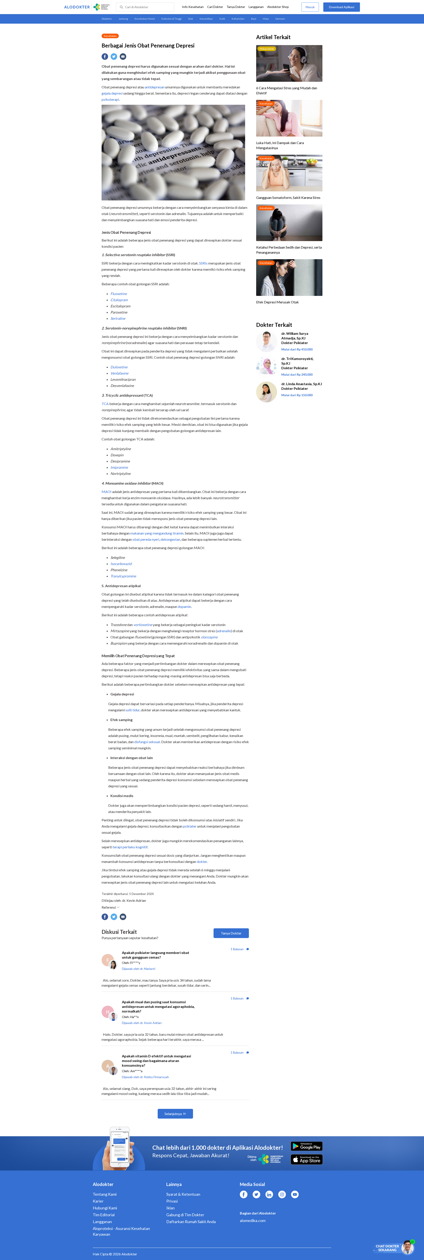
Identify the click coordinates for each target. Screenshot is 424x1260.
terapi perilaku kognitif (130, 847)
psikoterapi (110, 99)
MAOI (107, 491)
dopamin (184, 606)
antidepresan (155, 87)
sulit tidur (132, 710)
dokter (202, 861)
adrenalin (224, 631)
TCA (105, 404)
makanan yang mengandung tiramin (157, 533)
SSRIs (203, 263)
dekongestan (170, 539)
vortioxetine (142, 624)
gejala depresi (112, 93)
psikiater (190, 826)
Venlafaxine (119, 373)
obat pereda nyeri (145, 539)
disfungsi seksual (147, 742)
